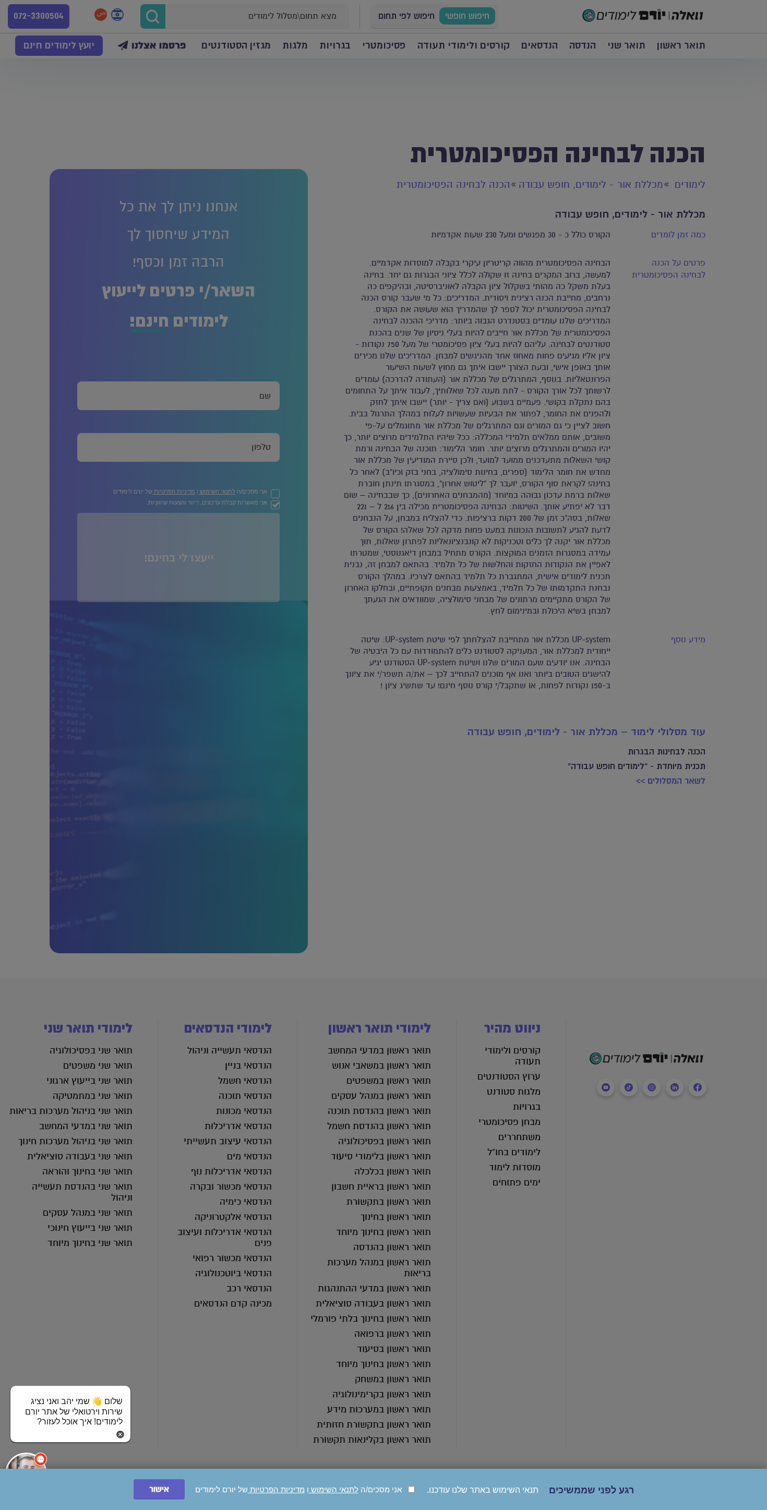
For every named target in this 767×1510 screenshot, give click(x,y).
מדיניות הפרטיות (276, 1489)
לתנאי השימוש (333, 1489)
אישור (159, 1489)
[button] (70, 1401)
